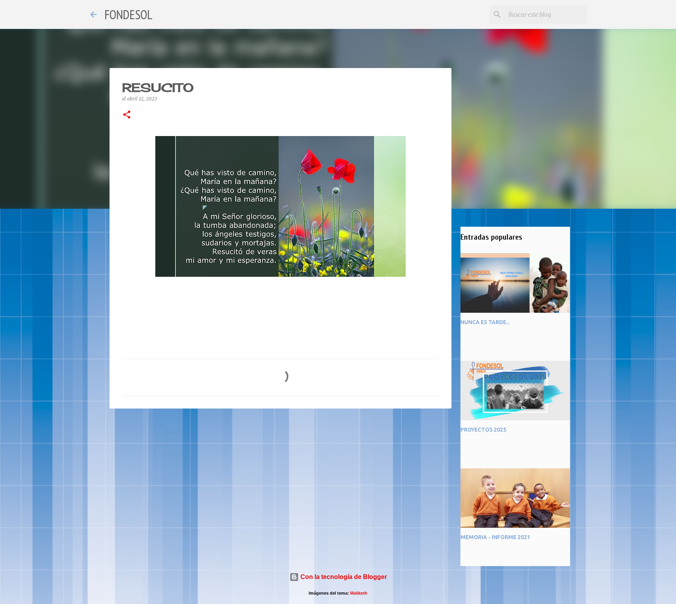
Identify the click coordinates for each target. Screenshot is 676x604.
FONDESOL (128, 14)
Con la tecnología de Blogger (343, 577)
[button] (126, 115)
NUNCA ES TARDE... (485, 322)
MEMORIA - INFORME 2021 (495, 537)
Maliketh (358, 593)
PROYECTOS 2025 (483, 430)
